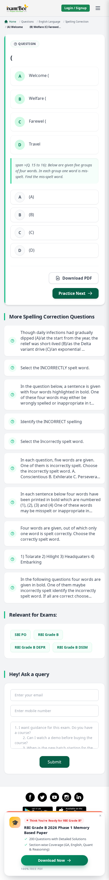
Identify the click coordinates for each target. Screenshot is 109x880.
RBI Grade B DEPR (30, 647)
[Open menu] (98, 8)
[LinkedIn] (78, 797)
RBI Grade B (48, 634)
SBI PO (20, 634)
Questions (27, 21)
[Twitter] (42, 797)
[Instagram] (66, 797)
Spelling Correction (76, 21)
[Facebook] (30, 797)
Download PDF (77, 278)
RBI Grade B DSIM (72, 647)
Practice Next (72, 293)
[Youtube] (54, 797)
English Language (49, 21)
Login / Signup (75, 8)
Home (12, 21)
